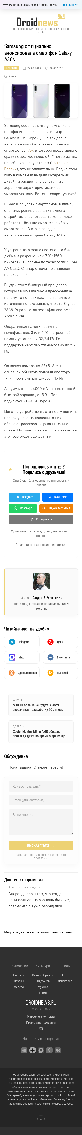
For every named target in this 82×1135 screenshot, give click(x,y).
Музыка (43, 987)
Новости (11, 68)
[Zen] (32, 1050)
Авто (65, 975)
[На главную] (41, 20)
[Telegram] (24, 1050)
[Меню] (5, 4)
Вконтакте (60, 497)
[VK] (58, 1050)
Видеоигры (43, 981)
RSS (41, 1028)
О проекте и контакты (41, 1017)
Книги (43, 993)
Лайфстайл (65, 981)
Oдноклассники (56, 508)
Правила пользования (41, 1022)
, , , (39, 932)
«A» (29, 150)
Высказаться (41, 845)
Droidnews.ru (41, 1002)
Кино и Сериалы (43, 975)
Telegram (68, 4)
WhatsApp (26, 508)
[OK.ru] (49, 1050)
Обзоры (19, 981)
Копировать (44, 519)
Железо (19, 987)
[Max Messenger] (41, 1050)
